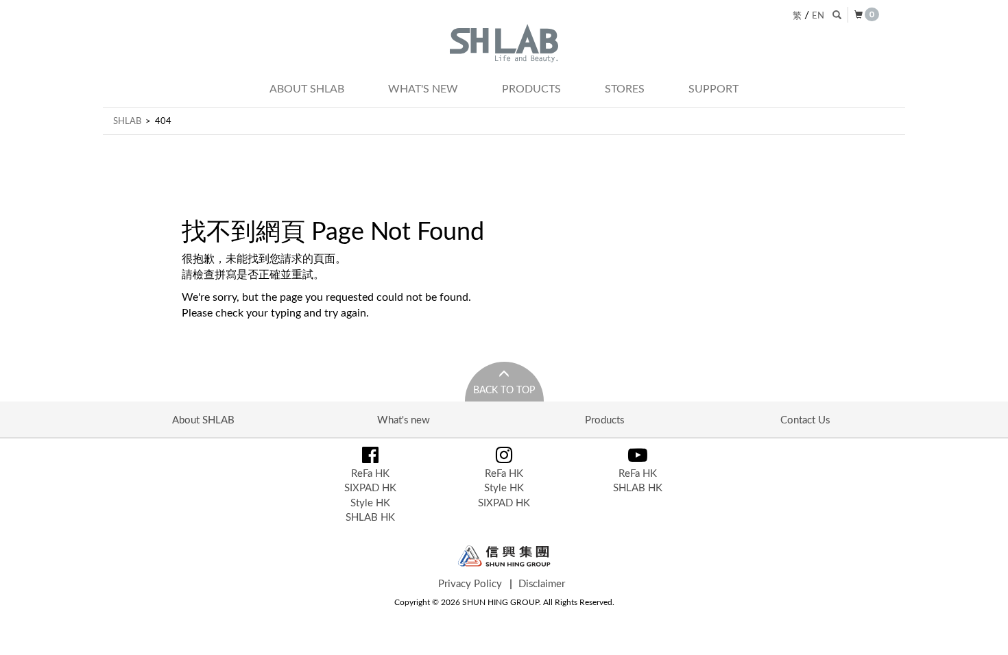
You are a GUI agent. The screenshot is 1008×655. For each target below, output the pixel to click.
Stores (625, 88)
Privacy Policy (470, 583)
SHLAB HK (370, 516)
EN (818, 15)
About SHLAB (306, 88)
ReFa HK (370, 473)
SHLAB (127, 120)
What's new (423, 88)
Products (531, 88)
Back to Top (504, 389)
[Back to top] (983, 630)
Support (713, 88)
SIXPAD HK (370, 487)
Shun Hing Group (504, 556)
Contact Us (805, 419)
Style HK (370, 502)
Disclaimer (541, 583)
